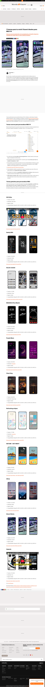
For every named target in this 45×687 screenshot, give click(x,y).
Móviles (12, 589)
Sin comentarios (10, 38)
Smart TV (10, 652)
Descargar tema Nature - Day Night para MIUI (15, 475)
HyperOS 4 (10, 23)
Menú (4, 5)
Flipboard (16, 38)
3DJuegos (9, 667)
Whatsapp (17, 650)
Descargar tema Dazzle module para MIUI (14, 299)
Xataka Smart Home (3, 671)
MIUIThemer (10, 583)
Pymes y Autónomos (39, 668)
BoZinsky (13, 363)
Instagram (23, 23)
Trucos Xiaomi (4, 652)
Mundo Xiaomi (19, 4)
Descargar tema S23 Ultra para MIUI (13, 229)
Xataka (3, 667)
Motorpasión (27, 667)
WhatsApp (27, 23)
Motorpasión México (27, 678)
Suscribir (37, 648)
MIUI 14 (22, 589)
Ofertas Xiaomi (4, 650)
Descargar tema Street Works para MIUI (14, 545)
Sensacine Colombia (15, 680)
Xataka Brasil (3, 679)
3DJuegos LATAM (10, 678)
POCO (31, 23)
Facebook (41, 9)
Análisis (17, 647)
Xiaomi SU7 (18, 652)
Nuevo (41, 5)
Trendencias (33, 667)
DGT (33, 23)
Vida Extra (9, 668)
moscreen (14, 434)
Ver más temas (4, 655)
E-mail (17, 38)
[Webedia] (4, 662)
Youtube (30, 655)
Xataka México (4, 678)
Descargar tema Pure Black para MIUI (13, 334)
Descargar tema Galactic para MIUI (13, 580)
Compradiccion (34, 669)
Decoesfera (33, 668)
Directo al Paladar (22, 667)
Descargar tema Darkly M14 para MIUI (13, 264)
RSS (32, 655)
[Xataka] (0, 0)
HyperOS (14, 23)
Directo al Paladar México (22, 678)
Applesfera (3, 669)
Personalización (16, 589)
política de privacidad (35, 650)
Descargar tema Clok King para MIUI (13, 405)
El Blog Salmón (40, 667)
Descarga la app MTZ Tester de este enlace (15, 167)
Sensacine (15, 667)
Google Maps (19, 23)
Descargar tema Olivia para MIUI (12, 510)
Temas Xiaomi (29, 589)
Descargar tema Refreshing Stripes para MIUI (15, 440)
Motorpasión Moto (27, 668)
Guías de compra (11, 650)
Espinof (15, 668)
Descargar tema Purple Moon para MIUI (14, 369)
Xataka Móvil (3, 668)
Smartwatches (11, 647)
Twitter (43, 9)
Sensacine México (15, 678)
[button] (12, 72)
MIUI (25, 589)
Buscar (41, 659)
